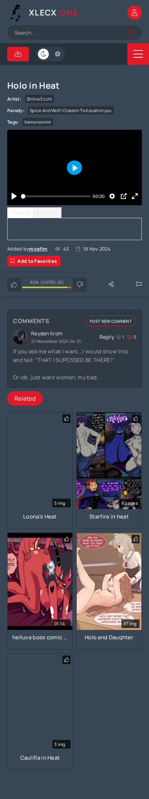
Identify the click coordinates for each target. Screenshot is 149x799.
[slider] (56, 196)
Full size (47, 213)
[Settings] (112, 196)
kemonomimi (38, 122)
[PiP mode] (123, 196)
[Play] (14, 196)
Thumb (20, 213)
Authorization (134, 12)
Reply (106, 337)
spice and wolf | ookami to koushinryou (70, 110)
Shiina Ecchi (39, 99)
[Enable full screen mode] (135, 196)
